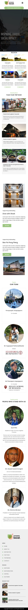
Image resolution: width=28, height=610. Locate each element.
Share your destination (14, 8)
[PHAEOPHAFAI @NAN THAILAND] (14, 105)
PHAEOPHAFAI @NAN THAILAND (11, 114)
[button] (22, 3)
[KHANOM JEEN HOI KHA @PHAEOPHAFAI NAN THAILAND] (14, 155)
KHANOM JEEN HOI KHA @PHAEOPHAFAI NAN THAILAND (13, 165)
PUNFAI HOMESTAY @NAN (9, 139)
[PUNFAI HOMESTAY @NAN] (14, 130)
